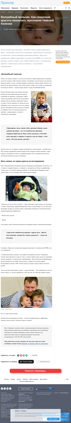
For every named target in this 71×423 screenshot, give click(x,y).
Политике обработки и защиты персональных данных (39, 413)
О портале (12, 379)
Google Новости (44, 361)
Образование (5, 8)
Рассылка (6, 379)
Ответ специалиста (45, 8)
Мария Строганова (61, 17)
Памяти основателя (25, 388)
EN (66, 7)
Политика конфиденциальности (27, 381)
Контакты (19, 379)
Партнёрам (25, 379)
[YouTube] (7, 388)
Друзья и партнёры (34, 379)
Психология (24, 8)
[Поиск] (69, 8)
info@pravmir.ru (22, 394)
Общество (33, 8)
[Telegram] (10, 388)
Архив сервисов (43, 379)
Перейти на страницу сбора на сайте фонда (35, 343)
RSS (67, 379)
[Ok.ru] (5, 388)
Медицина (15, 8)
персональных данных (48, 415)
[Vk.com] (2, 388)
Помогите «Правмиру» (35, 371)
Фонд (65, 2)
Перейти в (27, 361)
